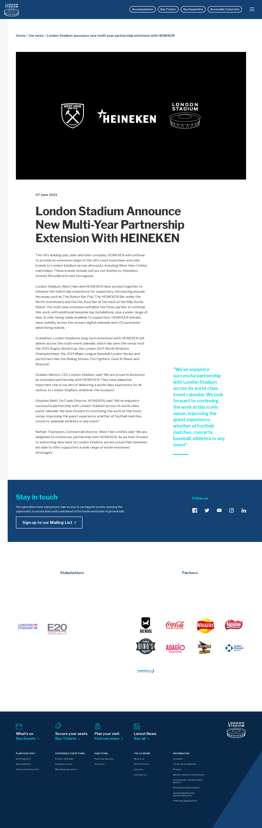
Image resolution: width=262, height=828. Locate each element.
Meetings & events (66, 769)
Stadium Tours (64, 764)
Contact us (140, 774)
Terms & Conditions (185, 764)
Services (100, 764)
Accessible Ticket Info (224, 9)
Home (21, 35)
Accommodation (142, 9)
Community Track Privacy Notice (188, 781)
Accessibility (23, 764)
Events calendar (64, 758)
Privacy (177, 769)
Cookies (178, 758)
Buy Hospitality (193, 9)
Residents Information (186, 787)
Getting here (23, 758)
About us (139, 758)
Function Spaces (104, 758)
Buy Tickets (168, 9)
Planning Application (185, 800)
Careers (138, 769)
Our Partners (141, 764)
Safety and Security (27, 769)
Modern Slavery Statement (189, 774)
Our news (36, 35)
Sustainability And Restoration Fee (184, 794)
